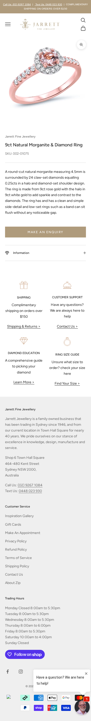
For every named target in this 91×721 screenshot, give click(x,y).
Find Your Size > (67, 383)
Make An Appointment (22, 533)
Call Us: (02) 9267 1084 (17, 4)
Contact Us (14, 574)
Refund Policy (16, 549)
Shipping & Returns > (23, 326)
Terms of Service (18, 558)
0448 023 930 (30, 491)
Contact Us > (67, 326)
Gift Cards (13, 524)
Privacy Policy (16, 541)
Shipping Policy (17, 566)
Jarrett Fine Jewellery (20, 136)
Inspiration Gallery (19, 516)
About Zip (12, 583)
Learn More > (23, 382)
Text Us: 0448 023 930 (48, 4)
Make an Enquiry (45, 232)
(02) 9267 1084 (30, 485)
